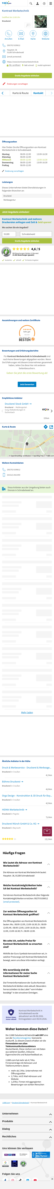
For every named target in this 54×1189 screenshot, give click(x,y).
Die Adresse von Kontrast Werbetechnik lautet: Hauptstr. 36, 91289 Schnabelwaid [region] (24, 874)
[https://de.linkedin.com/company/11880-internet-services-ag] (28, 1180)
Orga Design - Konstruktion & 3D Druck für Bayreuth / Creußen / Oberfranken (27, 795)
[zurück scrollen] (2, 93)
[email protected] (11, 901)
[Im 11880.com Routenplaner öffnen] (46, 426)
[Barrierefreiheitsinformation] (44, 3)
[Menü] (50, 3)
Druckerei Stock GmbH (17, 403)
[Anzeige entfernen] (52, 1179)
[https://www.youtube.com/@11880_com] (35, 1180)
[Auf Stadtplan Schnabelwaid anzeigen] (51, 427)
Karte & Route (20, 93)
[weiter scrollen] (51, 93)
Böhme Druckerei (11, 781)
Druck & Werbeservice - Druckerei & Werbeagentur (27, 767)
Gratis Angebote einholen (27, 75)
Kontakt (38, 93)
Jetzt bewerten (27, 384)
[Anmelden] (37, 3)
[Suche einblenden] (31, 3)
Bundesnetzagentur (22, 1037)
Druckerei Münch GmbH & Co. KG (19, 823)
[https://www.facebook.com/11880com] (5, 1180)
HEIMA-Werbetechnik (13, 809)
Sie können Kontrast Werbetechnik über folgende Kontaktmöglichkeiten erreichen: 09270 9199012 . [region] (26, 898)
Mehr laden (27, 712)
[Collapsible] (48, 864)
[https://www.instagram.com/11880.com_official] (13, 1180)
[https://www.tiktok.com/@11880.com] (20, 1180)
